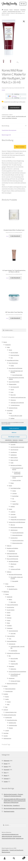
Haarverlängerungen (17, 375)
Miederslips (13, 669)
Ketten (8, 612)
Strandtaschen (9, 691)
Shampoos (13, 400)
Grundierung (14, 452)
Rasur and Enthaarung (12, 558)
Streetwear (9, 628)
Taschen (6, 735)
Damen (7, 594)
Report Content (20, 147)
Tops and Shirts (11, 636)
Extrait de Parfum (15, 355)
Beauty (11, 9)
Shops (6, 584)
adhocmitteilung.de (7, 836)
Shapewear (11, 666)
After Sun (13, 524)
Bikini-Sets (13, 602)
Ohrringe (9, 617)
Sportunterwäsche (13, 631)
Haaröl (12, 389)
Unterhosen (11, 678)
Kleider (8, 615)
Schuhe (7, 730)
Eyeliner (12, 418)
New (6, 707)
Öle (13, 498)
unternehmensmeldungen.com (10, 834)
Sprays (14, 501)
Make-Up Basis (14, 457)
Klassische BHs (14, 658)
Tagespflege (15, 504)
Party (5, 772)
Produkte (6, 694)
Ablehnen (14, 432)
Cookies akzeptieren (14, 428)
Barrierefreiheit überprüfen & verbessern (15, 808)
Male (8, 704)
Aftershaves (13, 564)
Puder (12, 462)
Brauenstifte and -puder (16, 415)
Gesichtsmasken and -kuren (14, 11)
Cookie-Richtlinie (8, 440)
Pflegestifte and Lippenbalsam (18, 519)
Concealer (13, 444)
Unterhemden (14, 650)
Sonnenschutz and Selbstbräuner (17, 522)
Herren (10, 350)
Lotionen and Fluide (15, 569)
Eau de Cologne (14, 352)
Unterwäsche (12, 644)
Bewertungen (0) (6, 135)
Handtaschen (8, 717)
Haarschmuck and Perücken (15, 368)
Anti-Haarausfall (15, 387)
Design (5, 763)
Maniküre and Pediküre (12, 548)
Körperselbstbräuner (17, 535)
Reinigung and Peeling (16, 465)
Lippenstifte (13, 517)
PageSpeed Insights (9, 811)
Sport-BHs (13, 633)
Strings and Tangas (15, 681)
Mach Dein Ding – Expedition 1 (12, 805)
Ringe (8, 623)
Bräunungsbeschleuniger (17, 527)
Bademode (9, 597)
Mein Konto (4, 858)
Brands (7, 696)
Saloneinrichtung (13, 408)
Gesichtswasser (14, 449)
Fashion (5, 686)
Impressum (21, 440)
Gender (7, 699)
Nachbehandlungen (13, 561)
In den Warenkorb (14, 107)
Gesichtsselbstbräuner (17, 532)
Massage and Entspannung (15, 574)
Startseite (6, 9)
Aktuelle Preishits (13, 589)
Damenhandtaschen (12, 720)
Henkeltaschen (12, 722)
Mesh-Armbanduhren (10, 688)
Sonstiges (6, 733)
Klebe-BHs (13, 661)
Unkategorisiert (7, 738)
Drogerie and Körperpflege (17, 472)
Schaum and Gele (16, 480)
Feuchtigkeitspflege (15, 488)
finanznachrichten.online (8, 838)
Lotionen (14, 493)
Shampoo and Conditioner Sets (18, 397)
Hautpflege (23, 9)
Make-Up (9, 545)
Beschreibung (5, 126)
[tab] (14, 126)
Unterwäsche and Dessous (13, 653)
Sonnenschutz (14, 538)
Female (9, 702)
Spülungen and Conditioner (17, 402)
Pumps (8, 620)
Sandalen (9, 625)
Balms (12, 566)
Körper (10, 485)
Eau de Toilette (10, 610)
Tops (10, 638)
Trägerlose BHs (14, 663)
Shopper (11, 728)
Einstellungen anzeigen (14, 436)
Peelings (13, 506)
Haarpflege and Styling (12, 360)
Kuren (12, 392)
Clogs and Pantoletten (12, 604)
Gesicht (5, 11)
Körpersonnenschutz (17, 543)
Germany (14, 96)
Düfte (8, 347)
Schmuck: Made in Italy (10, 712)
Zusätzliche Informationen (9, 130)
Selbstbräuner (14, 530)
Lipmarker (13, 514)
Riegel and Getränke (14, 556)
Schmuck (6, 709)
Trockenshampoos (15, 405)
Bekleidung (6, 591)
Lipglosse (13, 511)
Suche (14, 858)
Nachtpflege (15, 496)
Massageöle (15, 581)
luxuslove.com (19, 838)
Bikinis (10, 599)
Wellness (9, 572)
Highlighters (14, 455)
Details (3, 90)
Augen (10, 413)
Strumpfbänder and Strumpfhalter (15, 674)
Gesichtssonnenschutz (17, 540)
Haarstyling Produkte (14, 381)
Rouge (12, 483)
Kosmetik (6, 769)
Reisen (5, 775)
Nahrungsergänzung (12, 553)
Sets (12, 357)
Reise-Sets (13, 395)
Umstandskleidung (11, 641)
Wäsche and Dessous (12, 683)
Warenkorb (22, 857)
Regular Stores (10, 586)
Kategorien (16, 9)
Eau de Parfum (10, 607)
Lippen (10, 509)
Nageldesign (12, 551)
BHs (10, 656)
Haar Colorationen (13, 363)
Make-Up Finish (14, 460)
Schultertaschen (13, 725)
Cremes (14, 491)
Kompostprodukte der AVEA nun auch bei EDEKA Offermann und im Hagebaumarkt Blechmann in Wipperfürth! (15, 800)
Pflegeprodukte (12, 384)
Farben (12, 365)
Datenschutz (15, 440)
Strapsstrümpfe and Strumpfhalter (17, 671)
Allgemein (6, 760)
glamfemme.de (17, 836)
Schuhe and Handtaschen (10, 715)
